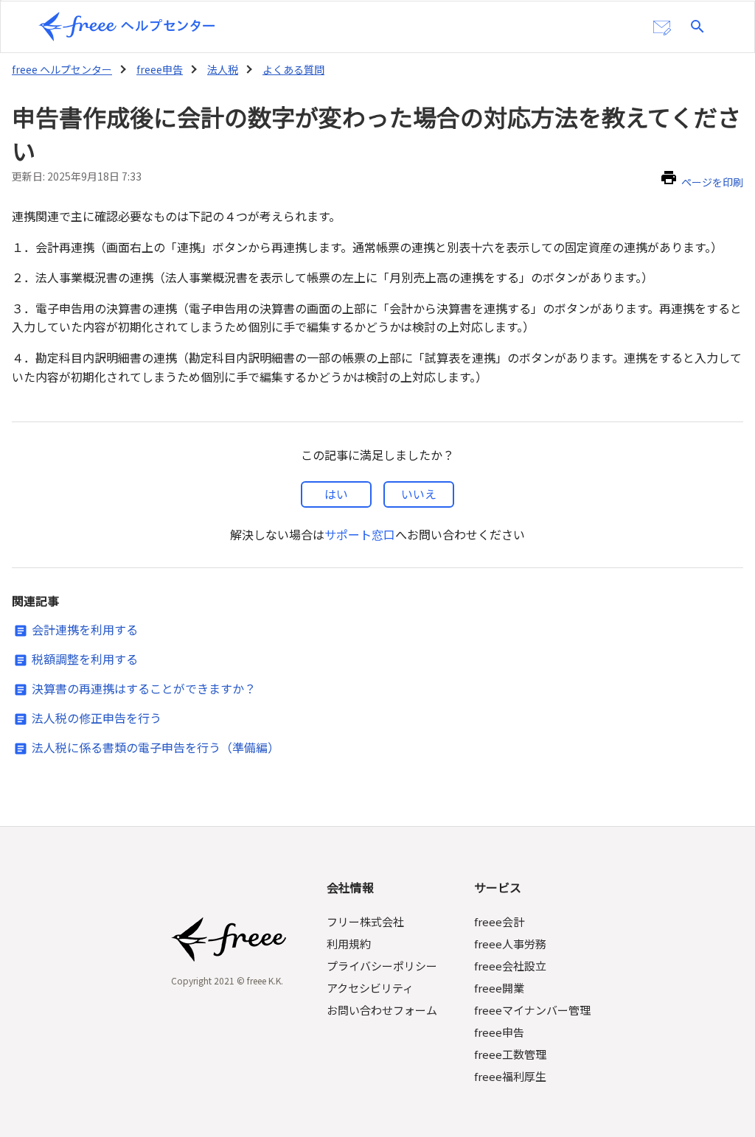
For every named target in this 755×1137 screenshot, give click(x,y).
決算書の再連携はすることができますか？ (144, 688)
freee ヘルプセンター (62, 69)
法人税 (222, 69)
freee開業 (499, 988)
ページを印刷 (712, 182)
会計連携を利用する (85, 629)
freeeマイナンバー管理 (532, 1010)
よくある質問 (293, 69)
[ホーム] (126, 26)
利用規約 (349, 943)
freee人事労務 (510, 943)
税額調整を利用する (85, 659)
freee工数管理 (510, 1054)
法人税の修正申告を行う (96, 718)
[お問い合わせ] (662, 28)
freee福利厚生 (510, 1076)
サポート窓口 (359, 534)
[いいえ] (418, 494)
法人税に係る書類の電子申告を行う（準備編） (155, 747)
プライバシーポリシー (382, 965)
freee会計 (499, 921)
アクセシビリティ (370, 988)
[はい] (336, 494)
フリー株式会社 (365, 921)
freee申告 (159, 69)
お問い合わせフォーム (382, 1010)
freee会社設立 (510, 965)
